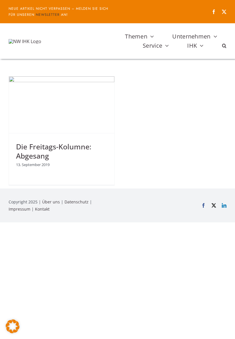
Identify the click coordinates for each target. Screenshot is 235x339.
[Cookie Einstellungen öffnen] (12, 331)
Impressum (19, 209)
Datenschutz (76, 202)
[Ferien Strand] (25, 41)
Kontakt (42, 209)
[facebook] (213, 11)
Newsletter (48, 14)
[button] (224, 45)
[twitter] (224, 11)
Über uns (51, 202)
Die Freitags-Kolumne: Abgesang (53, 151)
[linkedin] (224, 205)
